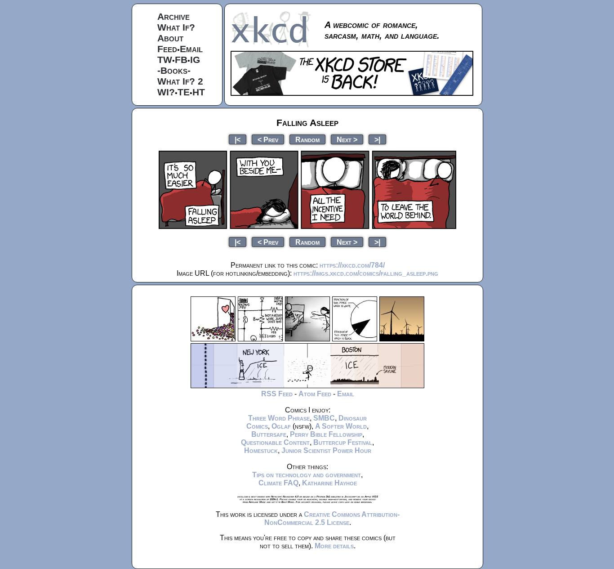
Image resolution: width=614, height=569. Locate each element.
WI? (166, 92)
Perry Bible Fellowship (326, 434)
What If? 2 (180, 81)
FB (181, 59)
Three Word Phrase (279, 418)
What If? (176, 27)
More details (334, 546)
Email (191, 49)
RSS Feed (277, 394)
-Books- (174, 70)
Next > (347, 139)
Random (307, 139)
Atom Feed (314, 394)
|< (237, 139)
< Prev (268, 139)
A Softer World (341, 426)
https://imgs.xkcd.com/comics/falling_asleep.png (366, 273)
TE (184, 92)
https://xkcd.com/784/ (352, 265)
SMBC (324, 418)
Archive (173, 16)
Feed (167, 49)
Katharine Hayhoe (329, 483)
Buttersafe (268, 434)
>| (377, 139)
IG (195, 59)
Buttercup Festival (342, 442)
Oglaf (281, 426)
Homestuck (261, 450)
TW (164, 59)
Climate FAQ (278, 483)
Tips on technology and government (306, 475)
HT (198, 92)
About (170, 38)
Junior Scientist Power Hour (326, 450)
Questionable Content (275, 442)
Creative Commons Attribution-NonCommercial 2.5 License (332, 518)
